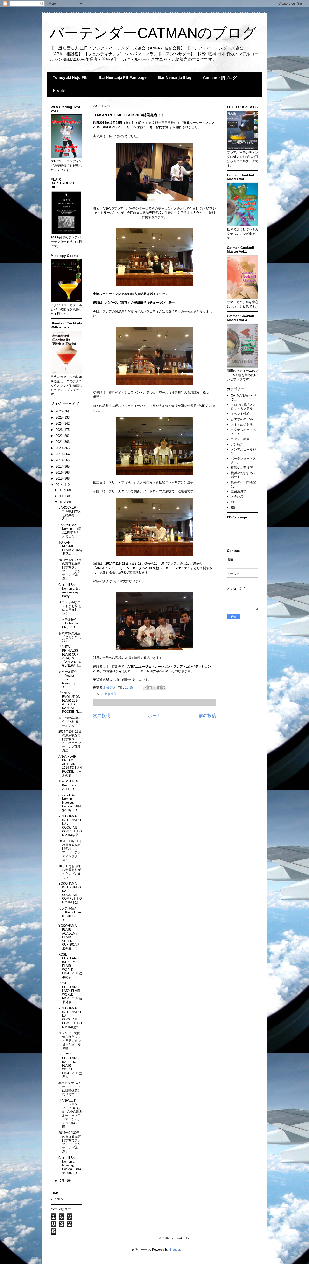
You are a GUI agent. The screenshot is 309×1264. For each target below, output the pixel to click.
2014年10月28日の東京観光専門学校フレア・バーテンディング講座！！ (69, 569)
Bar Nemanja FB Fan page (122, 78)
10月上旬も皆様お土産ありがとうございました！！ (69, 871)
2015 (59, 478)
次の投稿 (101, 715)
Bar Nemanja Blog (174, 78)
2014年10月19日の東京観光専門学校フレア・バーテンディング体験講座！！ (69, 741)
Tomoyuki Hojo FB (70, 78)
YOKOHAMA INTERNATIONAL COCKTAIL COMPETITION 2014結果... (70, 825)
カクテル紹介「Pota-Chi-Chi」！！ (68, 623)
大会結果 (110, 694)
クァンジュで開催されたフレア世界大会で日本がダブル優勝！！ (69, 1040)
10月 (63, 502)
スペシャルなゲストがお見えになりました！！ (69, 607)
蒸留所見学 (238, 491)
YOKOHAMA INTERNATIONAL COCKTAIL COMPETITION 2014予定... (70, 893)
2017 (59, 466)
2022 (59, 436)
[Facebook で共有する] (159, 687)
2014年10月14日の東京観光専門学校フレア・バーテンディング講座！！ (69, 850)
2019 (59, 454)
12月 (63, 490)
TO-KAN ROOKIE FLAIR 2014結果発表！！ (70, 548)
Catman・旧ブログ (220, 78)
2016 (59, 472)
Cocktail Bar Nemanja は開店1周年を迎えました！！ (70, 530)
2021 (59, 442)
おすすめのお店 (242, 424)
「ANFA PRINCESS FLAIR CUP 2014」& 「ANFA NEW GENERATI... (69, 656)
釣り (234, 502)
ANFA (59, 1199)
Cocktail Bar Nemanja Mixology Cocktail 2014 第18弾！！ (69, 1165)
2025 (59, 417)
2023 (59, 430)
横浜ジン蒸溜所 (242, 467)
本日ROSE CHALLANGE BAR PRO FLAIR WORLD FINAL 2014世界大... (70, 1066)
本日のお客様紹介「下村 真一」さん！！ (69, 721)
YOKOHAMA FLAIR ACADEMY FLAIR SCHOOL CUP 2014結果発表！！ (68, 937)
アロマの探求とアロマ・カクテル (243, 406)
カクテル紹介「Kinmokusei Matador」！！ (70, 914)
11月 (63, 496)
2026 (59, 411)
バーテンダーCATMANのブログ (152, 33)
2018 (59, 460)
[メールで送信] (145, 687)
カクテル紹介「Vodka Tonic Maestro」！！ (69, 679)
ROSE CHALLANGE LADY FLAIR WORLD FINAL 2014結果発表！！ (70, 992)
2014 (59, 485)
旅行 (234, 507)
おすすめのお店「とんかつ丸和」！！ (69, 636)
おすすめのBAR (242, 419)
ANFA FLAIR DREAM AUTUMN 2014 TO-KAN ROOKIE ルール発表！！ (70, 766)
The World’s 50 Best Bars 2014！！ (68, 785)
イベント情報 (240, 414)
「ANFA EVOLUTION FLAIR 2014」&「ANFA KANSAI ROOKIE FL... (70, 702)
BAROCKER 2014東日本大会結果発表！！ (69, 513)
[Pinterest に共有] (163, 687)
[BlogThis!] (149, 687)
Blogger (174, 1249)
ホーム (154, 715)
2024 (59, 423)
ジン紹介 (237, 444)
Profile (59, 90)
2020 (59, 448)
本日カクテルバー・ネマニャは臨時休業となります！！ (69, 1088)
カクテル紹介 (240, 439)
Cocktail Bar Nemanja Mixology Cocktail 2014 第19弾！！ (69, 802)
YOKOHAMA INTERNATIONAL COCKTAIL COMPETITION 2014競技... (70, 1017)
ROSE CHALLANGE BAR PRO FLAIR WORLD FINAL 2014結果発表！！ (70, 966)
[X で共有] (154, 687)
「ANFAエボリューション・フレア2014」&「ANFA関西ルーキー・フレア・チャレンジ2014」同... (70, 1114)
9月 (62, 1180)
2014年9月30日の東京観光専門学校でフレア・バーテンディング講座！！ (69, 1142)
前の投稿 (207, 715)
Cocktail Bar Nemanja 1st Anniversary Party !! (69, 590)
